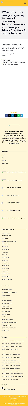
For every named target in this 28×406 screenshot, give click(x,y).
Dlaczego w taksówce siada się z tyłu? (16, 172)
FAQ (3, 157)
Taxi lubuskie (5, 298)
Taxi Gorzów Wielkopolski (9, 241)
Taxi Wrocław (5, 276)
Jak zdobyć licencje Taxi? (13, 202)
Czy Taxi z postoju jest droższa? (15, 180)
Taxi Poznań (5, 263)
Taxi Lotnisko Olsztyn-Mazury (11, 354)
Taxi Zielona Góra (7, 279)
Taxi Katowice (6, 244)
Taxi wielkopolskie (7, 325)
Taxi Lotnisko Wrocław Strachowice (12, 373)
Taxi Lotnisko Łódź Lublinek (10, 379)
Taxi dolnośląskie (7, 289)
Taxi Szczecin (5, 268)
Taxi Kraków (5, 249)
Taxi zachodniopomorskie (9, 327)
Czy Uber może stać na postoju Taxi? (16, 218)
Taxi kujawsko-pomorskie (9, 292)
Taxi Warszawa (6, 273)
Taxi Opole (5, 260)
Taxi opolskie (5, 306)
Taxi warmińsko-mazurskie (9, 322)
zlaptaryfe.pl (14, 398)
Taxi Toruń (5, 271)
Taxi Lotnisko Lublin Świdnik (10, 352)
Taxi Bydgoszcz (6, 235)
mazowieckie (7, 60)
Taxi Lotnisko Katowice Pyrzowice (12, 346)
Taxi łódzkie (5, 330)
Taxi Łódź (4, 254)
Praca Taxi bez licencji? (13, 195)
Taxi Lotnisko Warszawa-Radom (11, 371)
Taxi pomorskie (6, 314)
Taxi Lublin (5, 252)
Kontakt (4, 160)
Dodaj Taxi (5, 163)
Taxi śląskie (5, 317)
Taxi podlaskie (6, 311)
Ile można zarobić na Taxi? (13, 210)
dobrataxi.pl (8, 396)
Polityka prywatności (14, 400)
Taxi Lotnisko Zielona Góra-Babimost (12, 376)
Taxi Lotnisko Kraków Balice (10, 349)
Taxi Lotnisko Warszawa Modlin (11, 365)
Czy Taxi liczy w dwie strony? (14, 187)
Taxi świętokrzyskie (7, 319)
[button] (25, 3)
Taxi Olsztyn (5, 257)
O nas (3, 155)
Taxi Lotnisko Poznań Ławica (10, 360)
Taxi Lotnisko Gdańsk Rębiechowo (11, 343)
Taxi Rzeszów (5, 265)
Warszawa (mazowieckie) (10, 62)
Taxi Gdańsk (5, 238)
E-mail (6, 388)
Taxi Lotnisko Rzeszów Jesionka (11, 357)
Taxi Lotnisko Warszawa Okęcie (11, 368)
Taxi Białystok (6, 233)
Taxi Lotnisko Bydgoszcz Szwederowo (13, 341)
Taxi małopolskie (7, 303)
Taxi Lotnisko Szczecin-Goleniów (11, 362)
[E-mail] (2, 388)
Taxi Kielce (5, 246)
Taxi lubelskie (6, 295)
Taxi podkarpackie (7, 308)
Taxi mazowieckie (7, 300)
